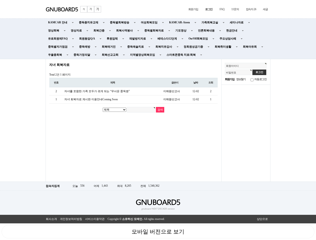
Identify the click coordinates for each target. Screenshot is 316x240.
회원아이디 (232, 65)
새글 (265, 9)
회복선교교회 (110, 54)
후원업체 (112, 38)
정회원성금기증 (193, 46)
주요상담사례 (228, 38)
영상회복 (53, 30)
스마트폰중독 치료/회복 (181, 54)
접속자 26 (251, 9)
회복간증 (99, 30)
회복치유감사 (163, 46)
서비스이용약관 (95, 219)
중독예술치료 (135, 46)
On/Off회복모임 (198, 38)
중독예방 (84, 46)
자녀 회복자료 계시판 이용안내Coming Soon (91, 99)
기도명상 (180, 30)
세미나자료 (237, 22)
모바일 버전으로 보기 (158, 232)
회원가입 (193, 9)
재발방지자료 (137, 38)
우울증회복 (55, 54)
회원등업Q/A (87, 38)
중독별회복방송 (119, 22)
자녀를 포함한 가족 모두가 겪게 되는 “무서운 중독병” (97, 91)
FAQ (222, 9)
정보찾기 (241, 79)
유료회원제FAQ (58, 38)
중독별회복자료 (154, 30)
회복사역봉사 (124, 30)
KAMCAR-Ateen (179, 22)
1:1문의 (235, 9)
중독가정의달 (82, 54)
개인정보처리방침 (71, 219)
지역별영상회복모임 (142, 54)
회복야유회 (250, 46)
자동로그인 (260, 79)
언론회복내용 (206, 30)
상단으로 (262, 219)
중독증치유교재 (88, 22)
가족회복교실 (209, 22)
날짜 (195, 82)
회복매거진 (109, 46)
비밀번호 (231, 72)
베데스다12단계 (167, 38)
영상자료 (76, 30)
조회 (210, 82)
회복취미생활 (223, 46)
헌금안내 (231, 30)
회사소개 (51, 219)
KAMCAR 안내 (57, 22)
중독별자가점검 (58, 46)
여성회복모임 (149, 22)
